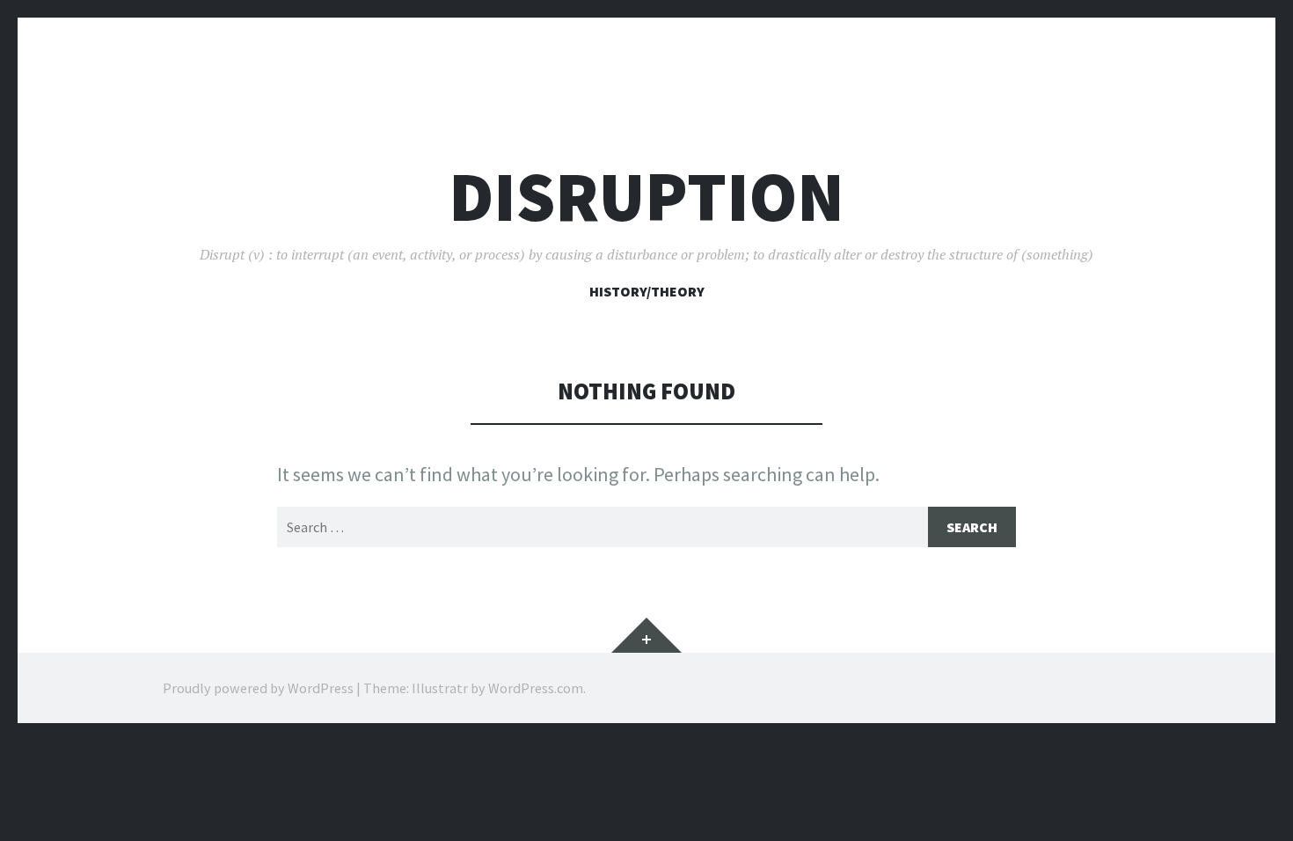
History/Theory (647, 291)
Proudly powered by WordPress (258, 688)
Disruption (646, 196)
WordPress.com (535, 688)
